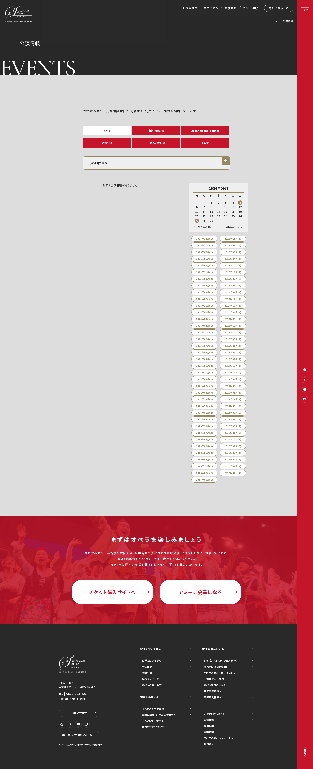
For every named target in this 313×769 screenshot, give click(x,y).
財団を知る (190, 8)
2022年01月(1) (232, 392)
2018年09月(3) (204, 446)
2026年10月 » (234, 227)
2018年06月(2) (204, 452)
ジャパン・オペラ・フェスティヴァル (223, 660)
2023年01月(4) (204, 365)
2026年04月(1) (232, 258)
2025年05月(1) (232, 285)
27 (197, 221)
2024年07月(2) (204, 312)
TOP (274, 21)
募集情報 (209, 732)
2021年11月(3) (232, 399)
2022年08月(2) (204, 379)
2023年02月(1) (232, 359)
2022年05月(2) (232, 386)
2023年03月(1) (204, 359)
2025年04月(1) (204, 292)
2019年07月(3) (204, 432)
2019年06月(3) (232, 432)
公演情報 (230, 8)
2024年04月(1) (204, 319)
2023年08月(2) (232, 339)
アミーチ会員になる (200, 592)
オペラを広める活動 (215, 685)
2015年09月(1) (204, 479)
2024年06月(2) (232, 312)
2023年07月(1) (204, 345)
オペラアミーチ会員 (153, 708)
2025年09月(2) (204, 278)
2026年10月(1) (204, 245)
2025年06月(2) (204, 285)
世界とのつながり (151, 660)
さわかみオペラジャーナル (218, 738)
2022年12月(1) (232, 365)
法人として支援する (153, 720)
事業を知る (211, 8)
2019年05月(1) (204, 439)
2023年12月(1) (232, 325)
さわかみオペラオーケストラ (220, 672)
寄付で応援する (279, 8)
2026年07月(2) (204, 252)
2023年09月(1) (204, 339)
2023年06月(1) (232, 345)
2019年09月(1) (232, 426)
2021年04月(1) (204, 419)
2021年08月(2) (204, 412)
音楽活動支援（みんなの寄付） (158, 714)
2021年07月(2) (232, 412)
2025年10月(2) (232, 272)
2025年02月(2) (204, 299)
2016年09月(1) (232, 466)
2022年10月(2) (232, 372)
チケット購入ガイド (214, 713)
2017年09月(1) (232, 459)
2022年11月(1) (204, 372)
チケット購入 (251, 8)
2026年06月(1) (232, 252)
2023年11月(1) (204, 332)
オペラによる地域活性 (216, 666)
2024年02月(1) (204, 325)
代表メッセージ (150, 679)
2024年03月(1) (232, 319)
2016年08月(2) (204, 473)
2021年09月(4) (232, 406)
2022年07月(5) (232, 379)
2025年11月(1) (204, 272)
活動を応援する (149, 697)
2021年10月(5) (204, 406)
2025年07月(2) (232, 278)
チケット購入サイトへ (112, 592)
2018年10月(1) (232, 439)
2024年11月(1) (204, 305)
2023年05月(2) (204, 352)
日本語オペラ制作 (214, 679)
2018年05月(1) (232, 452)
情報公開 (147, 672)
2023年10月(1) (232, 332)
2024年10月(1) (232, 305)
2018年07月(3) (232, 446)
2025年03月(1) (232, 292)
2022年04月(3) (204, 392)
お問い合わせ (79, 712)
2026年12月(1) (204, 238)
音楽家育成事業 (213, 691)
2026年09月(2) (232, 245)
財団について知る (150, 649)
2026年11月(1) (232, 238)
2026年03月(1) (204, 265)
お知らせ (209, 744)
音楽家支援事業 (213, 697)
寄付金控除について (153, 727)
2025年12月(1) (232, 265)
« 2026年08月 (203, 227)
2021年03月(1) (232, 419)
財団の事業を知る (213, 649)
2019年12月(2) (204, 426)
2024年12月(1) (232, 299)
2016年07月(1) (232, 473)
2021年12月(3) (204, 399)
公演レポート (211, 726)
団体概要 (147, 666)
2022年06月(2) (204, 386)
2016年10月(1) (204, 466)
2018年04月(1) (204, 459)
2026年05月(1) (204, 258)
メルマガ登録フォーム (80, 735)
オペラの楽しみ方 (152, 685)
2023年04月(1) (232, 352)
